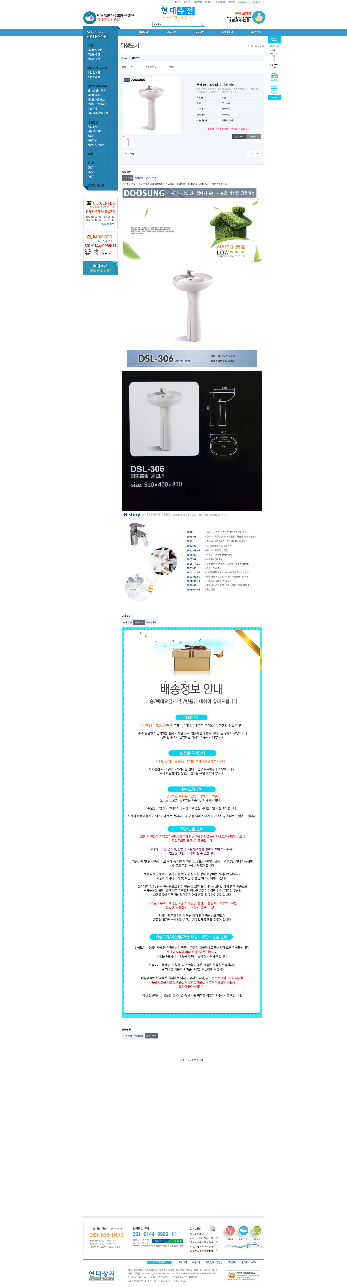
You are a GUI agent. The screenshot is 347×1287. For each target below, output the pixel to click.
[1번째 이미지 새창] (128, 137)
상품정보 (127, 178)
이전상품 (129, 154)
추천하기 (253, 136)
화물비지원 (195, 1234)
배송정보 (139, 178)
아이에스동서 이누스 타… (202, 1238)
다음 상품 (254, 154)
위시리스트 (239, 136)
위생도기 (136, 58)
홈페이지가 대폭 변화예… (202, 1242)
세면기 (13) (150, 66)
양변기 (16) (127, 66)
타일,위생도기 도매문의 (201, 1246)
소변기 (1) (173, 66)
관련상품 (151, 178)
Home (124, 58)
